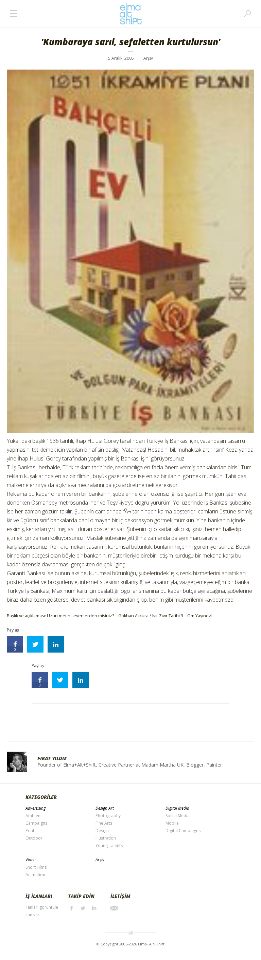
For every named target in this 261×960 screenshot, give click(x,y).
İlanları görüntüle (41, 907)
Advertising (35, 808)
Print (29, 830)
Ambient (33, 815)
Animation (35, 875)
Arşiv (148, 58)
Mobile (172, 823)
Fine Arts (103, 823)
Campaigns (36, 823)
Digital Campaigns (183, 830)
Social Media (178, 815)
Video (30, 860)
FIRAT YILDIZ (52, 758)
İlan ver (32, 915)
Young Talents (109, 845)
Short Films (36, 867)
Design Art (104, 808)
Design (102, 830)
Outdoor (33, 838)
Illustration (105, 838)
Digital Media (177, 808)
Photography (108, 815)
